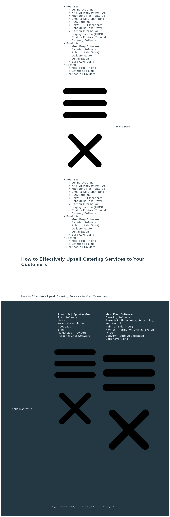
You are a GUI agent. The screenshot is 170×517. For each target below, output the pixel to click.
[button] (85, 126)
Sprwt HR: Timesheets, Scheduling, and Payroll (88, 26)
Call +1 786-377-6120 (27, 403)
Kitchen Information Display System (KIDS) (87, 33)
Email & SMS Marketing (88, 18)
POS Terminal (81, 21)
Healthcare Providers (80, 73)
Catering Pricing (83, 70)
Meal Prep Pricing (84, 67)
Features (72, 6)
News (61, 320)
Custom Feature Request (89, 37)
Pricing (71, 64)
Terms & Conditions (71, 323)
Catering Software (84, 40)
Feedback (64, 326)
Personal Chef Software (74, 335)
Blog (61, 329)
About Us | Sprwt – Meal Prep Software (74, 316)
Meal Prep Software (85, 46)
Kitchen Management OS (89, 12)
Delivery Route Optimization (82, 57)
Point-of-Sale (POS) (85, 52)
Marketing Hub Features (88, 15)
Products (72, 43)
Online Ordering (83, 9)
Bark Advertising (83, 61)
